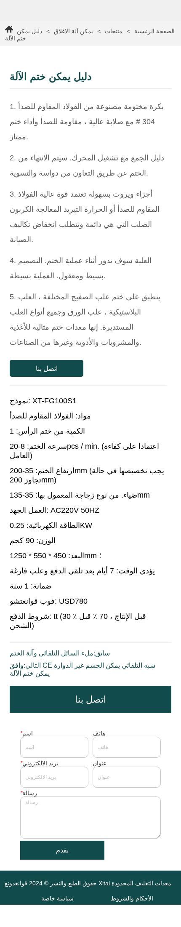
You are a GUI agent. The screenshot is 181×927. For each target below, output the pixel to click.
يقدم (62, 850)
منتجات (113, 31)
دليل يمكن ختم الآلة (23, 35)
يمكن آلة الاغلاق (73, 31)
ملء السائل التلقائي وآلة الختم (51, 653)
